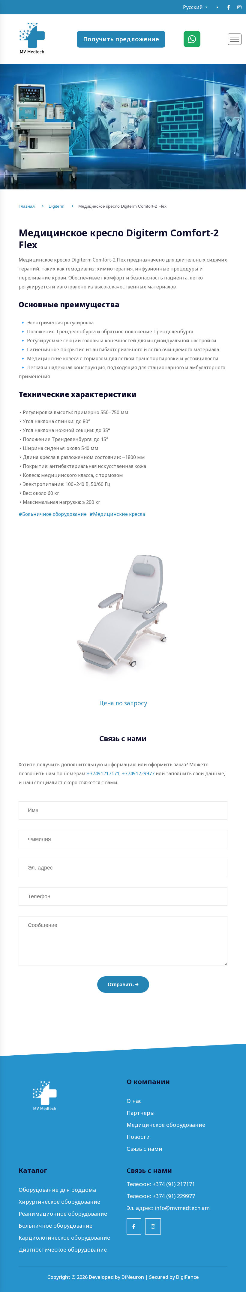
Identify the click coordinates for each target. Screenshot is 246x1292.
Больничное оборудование (55, 1225)
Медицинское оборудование (166, 1124)
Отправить (121, 984)
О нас (134, 1100)
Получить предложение (121, 39)
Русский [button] (193, 7)
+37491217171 (103, 773)
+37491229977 (138, 773)
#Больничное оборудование (53, 514)
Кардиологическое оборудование (64, 1237)
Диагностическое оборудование (63, 1249)
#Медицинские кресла (117, 514)
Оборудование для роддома (57, 1189)
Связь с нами (144, 1148)
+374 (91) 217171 (174, 1184)
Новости (138, 1136)
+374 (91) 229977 (174, 1196)
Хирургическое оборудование (59, 1201)
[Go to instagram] (239, 7)
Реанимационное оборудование (63, 1213)
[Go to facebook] (228, 7)
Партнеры (140, 1112)
